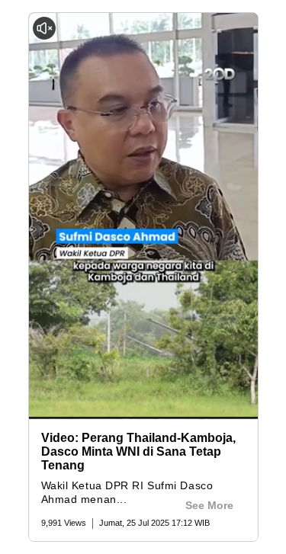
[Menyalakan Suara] (44, 28)
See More (209, 505)
